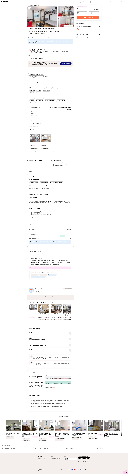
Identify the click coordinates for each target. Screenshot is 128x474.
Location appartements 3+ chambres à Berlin (41, 448)
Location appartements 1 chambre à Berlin (72, 447)
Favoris (107, 1)
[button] (122, 2)
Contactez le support (68, 461)
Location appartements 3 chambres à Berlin (10, 448)
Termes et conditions (55, 461)
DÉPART (91, 12)
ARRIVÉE (78, 12)
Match (93, 1)
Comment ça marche (100, 1)
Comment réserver (57, 69)
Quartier (69, 69)
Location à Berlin (5, 447)
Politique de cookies (54, 460)
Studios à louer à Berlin (100, 448)
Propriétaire (50, 69)
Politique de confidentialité (55, 458)
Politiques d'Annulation (42, 69)
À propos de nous (41, 460)
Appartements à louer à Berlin (38, 447)
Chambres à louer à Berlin (69, 448)
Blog (38, 461)
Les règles (32, 69)
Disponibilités (64, 69)
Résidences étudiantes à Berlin (7, 449)
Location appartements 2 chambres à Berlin (104, 447)
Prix (36, 69)
